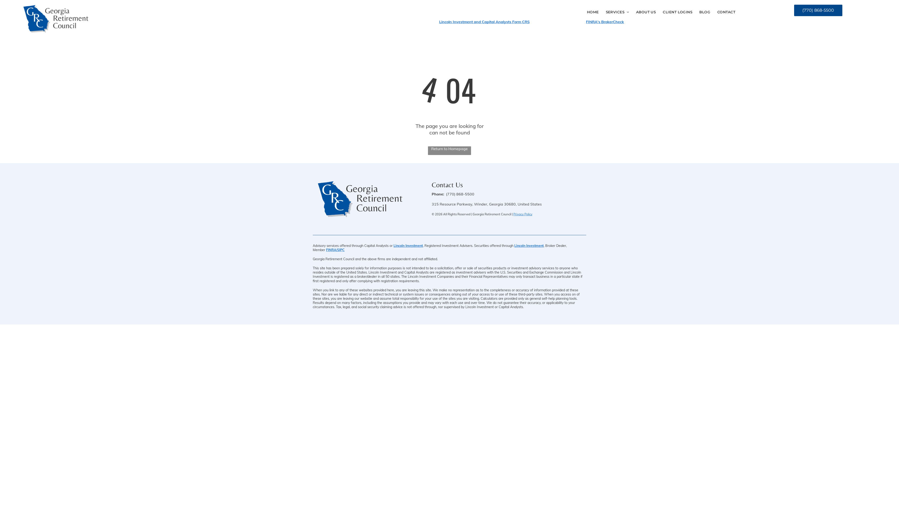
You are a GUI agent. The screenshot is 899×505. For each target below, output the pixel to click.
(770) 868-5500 (460, 194)
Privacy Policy (522, 214)
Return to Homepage (449, 148)
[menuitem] (592, 12)
